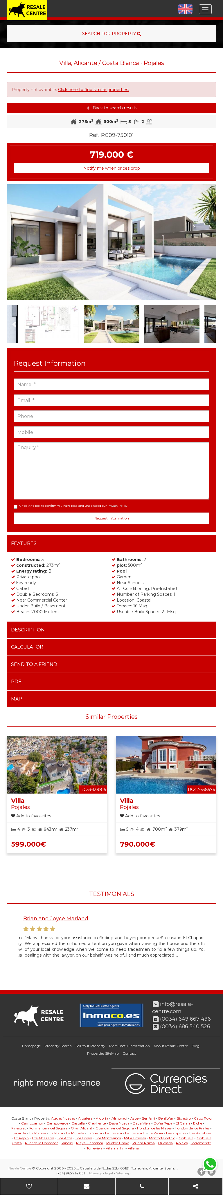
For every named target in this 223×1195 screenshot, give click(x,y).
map (16, 699)
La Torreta (113, 1133)
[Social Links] (196, 1186)
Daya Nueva (119, 1123)
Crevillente (97, 1123)
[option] (111, 242)
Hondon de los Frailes (192, 1128)
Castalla (78, 1123)
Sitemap (123, 1173)
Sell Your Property (90, 1046)
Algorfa (102, 1118)
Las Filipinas (176, 1133)
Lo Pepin (21, 1138)
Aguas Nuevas (63, 1118)
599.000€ (28, 844)
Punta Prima (143, 1143)
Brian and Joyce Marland (51, 918)
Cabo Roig (203, 1118)
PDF (16, 681)
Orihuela (186, 1138)
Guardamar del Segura (115, 1128)
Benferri (148, 1118)
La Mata (56, 1133)
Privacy (95, 1173)
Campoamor (32, 1123)
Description (28, 630)
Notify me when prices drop (111, 168)
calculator (27, 647)
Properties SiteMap (103, 1053)
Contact (129, 1053)
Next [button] (205, 242)
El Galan (183, 1123)
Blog (195, 1046)
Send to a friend (34, 664)
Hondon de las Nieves (154, 1128)
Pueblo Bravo (117, 1143)
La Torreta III (135, 1133)
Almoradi (119, 1118)
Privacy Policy (117, 506)
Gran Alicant (81, 1128)
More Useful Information (129, 1046)
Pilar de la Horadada (41, 1143)
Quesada (165, 1143)
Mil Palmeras (135, 1138)
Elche (197, 1123)
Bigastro (184, 1118)
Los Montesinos (108, 1138)
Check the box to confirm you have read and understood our (73, 506)
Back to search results (114, 108)
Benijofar (165, 1118)
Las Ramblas (200, 1133)
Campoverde (57, 1123)
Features (24, 543)
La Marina (37, 1133)
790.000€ (137, 844)
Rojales (182, 1143)
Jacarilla (19, 1133)
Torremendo (201, 1143)
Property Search (58, 1046)
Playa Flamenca (89, 1143)
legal (109, 1173)
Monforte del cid (162, 1138)
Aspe (134, 1118)
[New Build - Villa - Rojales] (111, 242)
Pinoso (67, 1143)
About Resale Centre (171, 1046)
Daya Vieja (141, 1123)
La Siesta (94, 1133)
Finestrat (18, 1128)
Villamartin (115, 1148)
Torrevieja (94, 1148)
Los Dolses (83, 1138)
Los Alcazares (43, 1138)
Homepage (31, 1046)
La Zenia (156, 1133)
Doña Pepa (163, 1123)
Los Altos (64, 1138)
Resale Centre (19, 1168)
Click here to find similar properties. (93, 89)
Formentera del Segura (48, 1128)
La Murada (75, 1133)
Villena (133, 1148)
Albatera (85, 1118)
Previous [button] (17, 242)
